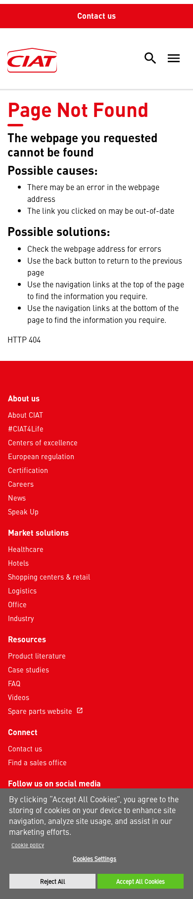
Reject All (52, 881)
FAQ (14, 683)
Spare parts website (45, 711)
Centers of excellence (43, 442)
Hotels (18, 563)
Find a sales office (37, 762)
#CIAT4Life (26, 428)
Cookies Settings (94, 858)
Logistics (22, 590)
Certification (28, 470)
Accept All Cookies (140, 881)
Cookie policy (27, 845)
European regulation (41, 456)
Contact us (96, 15)
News (17, 498)
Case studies (28, 669)
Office (17, 604)
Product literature (37, 656)
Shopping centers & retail (49, 577)
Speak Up (23, 511)
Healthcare (26, 549)
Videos (18, 697)
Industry (21, 618)
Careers (21, 484)
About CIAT (25, 415)
